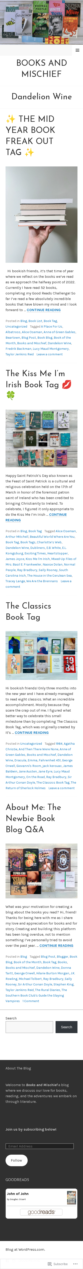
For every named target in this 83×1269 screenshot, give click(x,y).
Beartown (13, 338)
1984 (59, 744)
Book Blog (44, 338)
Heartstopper (57, 553)
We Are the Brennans (42, 581)
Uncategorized (16, 326)
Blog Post (28, 338)
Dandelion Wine (59, 343)
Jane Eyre (45, 771)
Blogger (62, 957)
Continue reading (44, 310)
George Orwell (24, 973)
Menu (78, 50)
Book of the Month (28, 962)
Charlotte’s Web (49, 542)
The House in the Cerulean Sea (49, 576)
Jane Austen (28, 771)
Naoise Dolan (52, 564)
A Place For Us (51, 326)
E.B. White (53, 548)
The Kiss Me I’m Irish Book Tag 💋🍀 (39, 385)
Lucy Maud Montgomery (51, 349)
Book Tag (50, 321)
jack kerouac (52, 766)
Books (62, 962)
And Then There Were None (38, 749)
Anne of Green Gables (59, 332)
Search (11, 1018)
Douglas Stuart (18, 1199)
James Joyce (15, 559)
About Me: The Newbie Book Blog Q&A (33, 819)
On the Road (35, 777)
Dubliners (37, 548)
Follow (16, 1160)
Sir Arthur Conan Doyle (35, 984)
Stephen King (63, 984)
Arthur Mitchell (17, 537)
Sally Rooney (48, 570)
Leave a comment (49, 354)
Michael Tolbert (30, 979)
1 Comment (31, 1001)
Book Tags (28, 542)
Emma (32, 760)
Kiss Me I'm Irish (38, 559)
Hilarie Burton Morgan (52, 973)
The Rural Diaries (47, 990)
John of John (18, 1193)
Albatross (13, 332)
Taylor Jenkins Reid (20, 354)
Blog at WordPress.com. (25, 1249)
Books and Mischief (31, 343)
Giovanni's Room (28, 766)
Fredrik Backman (18, 349)
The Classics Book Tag (52, 783)
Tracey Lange (15, 581)
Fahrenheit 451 (50, 760)
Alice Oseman (32, 332)
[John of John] (71, 1201)
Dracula (20, 760)
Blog (23, 321)
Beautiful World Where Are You (52, 537)
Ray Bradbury (27, 570)
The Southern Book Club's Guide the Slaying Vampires (36, 995)
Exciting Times (35, 553)
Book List (35, 321)
